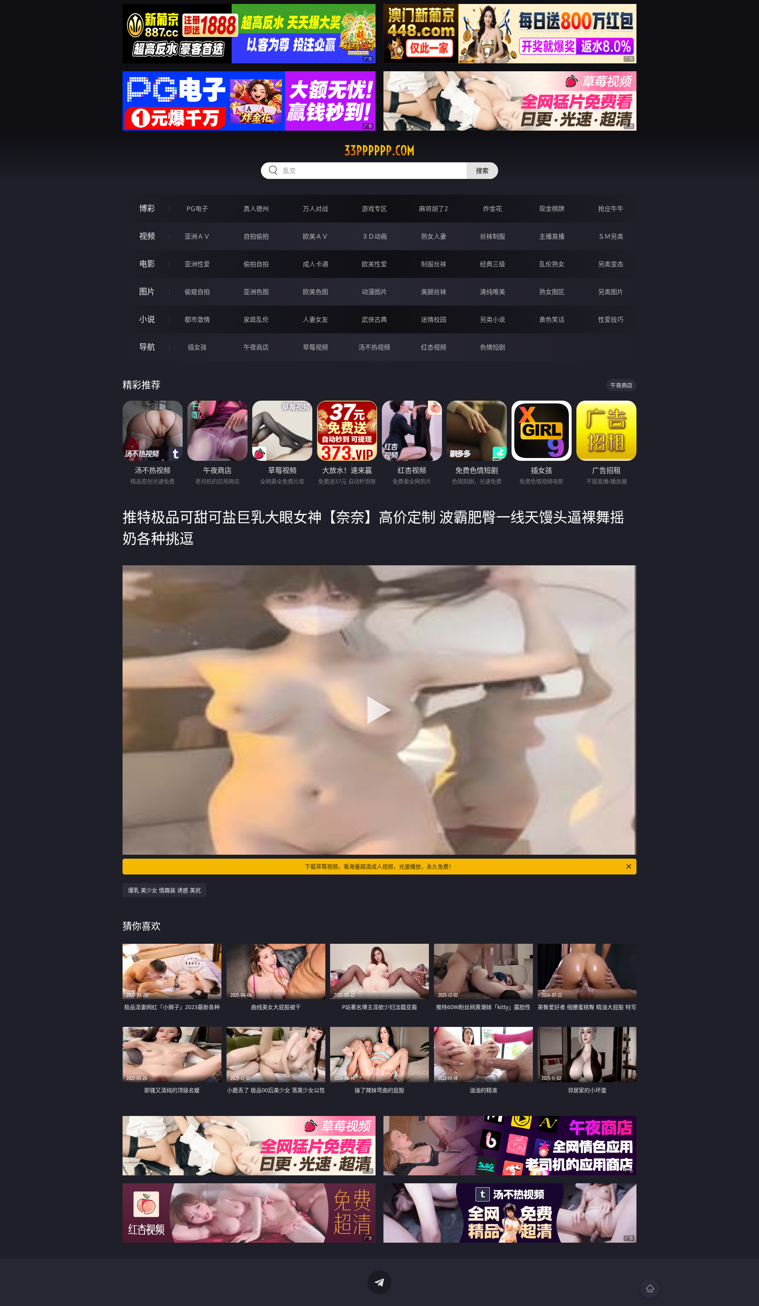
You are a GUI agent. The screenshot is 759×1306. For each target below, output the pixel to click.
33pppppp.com (379, 150)
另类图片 (610, 291)
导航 (147, 347)
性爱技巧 (610, 319)
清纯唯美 (492, 291)
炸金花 (492, 208)
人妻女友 (315, 319)
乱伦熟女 (552, 264)
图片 (147, 291)
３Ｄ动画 (374, 236)
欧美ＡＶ (315, 236)
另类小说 (492, 319)
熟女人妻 (433, 236)
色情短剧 (492, 347)
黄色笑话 (552, 319)
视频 (147, 236)
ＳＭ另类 (610, 236)
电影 (147, 264)
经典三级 (492, 264)
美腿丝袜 (433, 291)
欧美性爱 (374, 264)
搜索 (482, 170)
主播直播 (552, 236)
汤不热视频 (374, 347)
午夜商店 (256, 347)
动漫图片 (374, 291)
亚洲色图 (256, 291)
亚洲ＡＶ (197, 236)
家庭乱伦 (256, 319)
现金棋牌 (552, 208)
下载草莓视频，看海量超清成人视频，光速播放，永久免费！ (379, 866)
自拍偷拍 (256, 236)
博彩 (147, 208)
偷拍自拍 (256, 264)
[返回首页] (649, 1288)
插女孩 (197, 347)
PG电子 (197, 208)
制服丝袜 (433, 264)
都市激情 (197, 319)
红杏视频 (433, 347)
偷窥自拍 (197, 291)
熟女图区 (552, 291)
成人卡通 (315, 264)
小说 (147, 319)
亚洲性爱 (197, 264)
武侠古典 (374, 319)
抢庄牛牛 (610, 208)
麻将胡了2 (433, 208)
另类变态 (610, 264)
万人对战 (315, 208)
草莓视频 (315, 347)
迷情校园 (433, 319)
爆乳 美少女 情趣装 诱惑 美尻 (164, 890)
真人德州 (256, 208)
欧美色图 (315, 291)
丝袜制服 (492, 236)
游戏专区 (374, 208)
